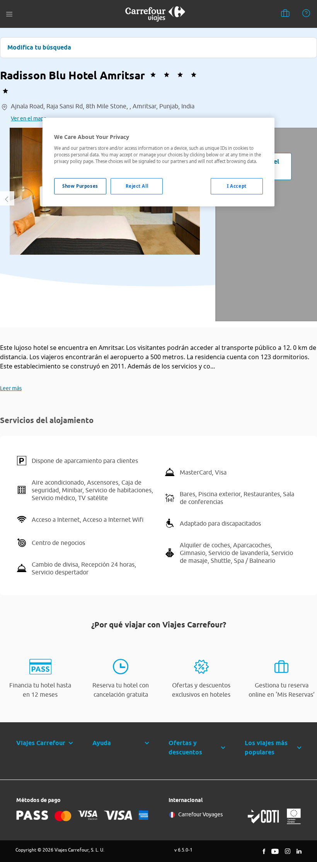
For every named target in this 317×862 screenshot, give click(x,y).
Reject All (137, 186)
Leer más (11, 388)
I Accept (237, 186)
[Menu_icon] (9, 14)
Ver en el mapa (28, 118)
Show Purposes (80, 186)
